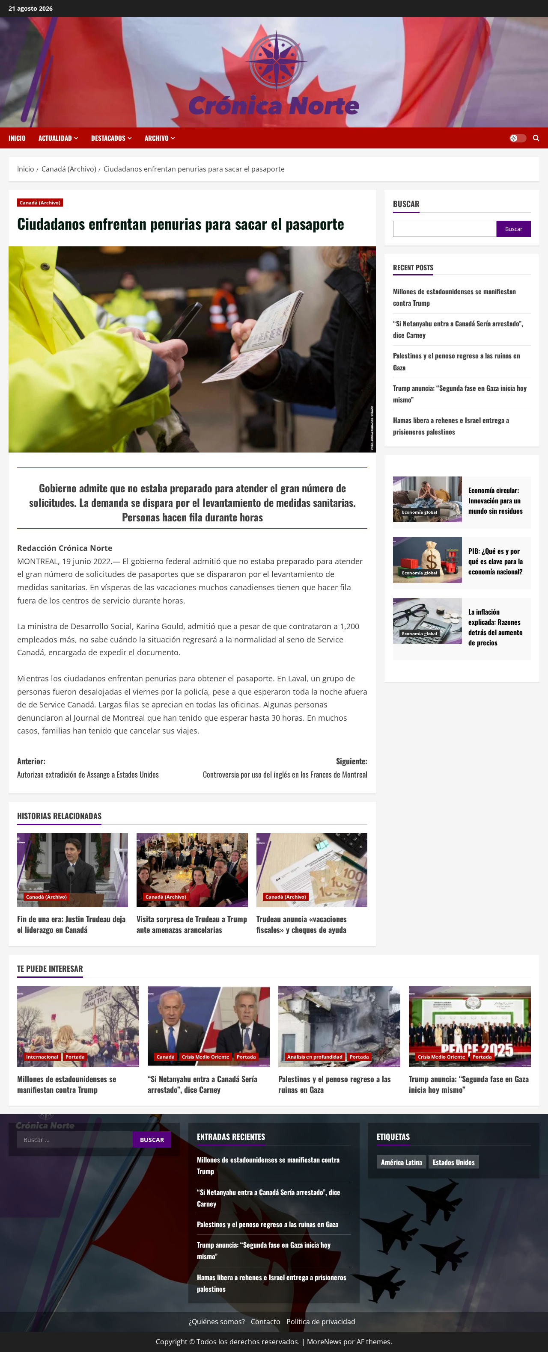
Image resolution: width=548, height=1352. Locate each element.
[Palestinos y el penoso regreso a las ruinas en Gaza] (339, 1026)
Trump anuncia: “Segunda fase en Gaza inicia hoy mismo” (469, 1084)
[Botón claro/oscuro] (518, 138)
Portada (75, 1056)
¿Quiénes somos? (217, 1321)
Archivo (157, 137)
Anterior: (88, 767)
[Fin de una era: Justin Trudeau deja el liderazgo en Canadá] (72, 870)
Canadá (166, 1056)
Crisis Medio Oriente (205, 1056)
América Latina (401, 1162)
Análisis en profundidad (314, 1056)
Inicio (17, 137)
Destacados (108, 137)
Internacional (42, 1056)
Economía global (419, 512)
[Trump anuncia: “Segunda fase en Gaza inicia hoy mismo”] (470, 1026)
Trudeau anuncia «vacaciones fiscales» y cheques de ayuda (301, 924)
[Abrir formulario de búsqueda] (536, 138)
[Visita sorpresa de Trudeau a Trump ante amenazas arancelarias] (192, 870)
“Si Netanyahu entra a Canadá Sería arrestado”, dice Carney (202, 1084)
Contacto (265, 1321)
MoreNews (324, 1341)
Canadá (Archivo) (40, 202)
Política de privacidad (320, 1321)
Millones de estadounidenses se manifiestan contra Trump (66, 1084)
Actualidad (55, 137)
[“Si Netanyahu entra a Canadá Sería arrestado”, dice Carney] (209, 1026)
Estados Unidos (454, 1162)
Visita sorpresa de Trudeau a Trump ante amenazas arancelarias (192, 924)
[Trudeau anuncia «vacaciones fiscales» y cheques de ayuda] (311, 870)
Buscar (406, 203)
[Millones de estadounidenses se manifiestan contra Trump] (78, 1026)
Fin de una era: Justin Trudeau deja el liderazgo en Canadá (71, 924)
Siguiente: (285, 767)
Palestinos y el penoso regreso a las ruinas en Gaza (334, 1084)
